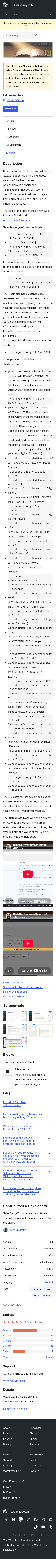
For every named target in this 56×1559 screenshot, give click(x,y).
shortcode (47, 1296)
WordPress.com (13, 1481)
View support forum (14, 1380)
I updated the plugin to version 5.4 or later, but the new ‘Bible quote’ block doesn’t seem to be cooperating (20, 1175)
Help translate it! (30, 25)
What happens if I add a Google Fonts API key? (17, 1128)
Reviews (11, 128)
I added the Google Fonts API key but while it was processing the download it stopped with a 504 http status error (21, 1157)
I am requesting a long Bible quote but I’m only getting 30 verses (22, 1116)
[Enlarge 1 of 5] (22, 1015)
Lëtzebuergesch (19, 1511)
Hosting (7, 1439)
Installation (12, 136)
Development (14, 144)
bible (32, 1289)
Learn (6, 1454)
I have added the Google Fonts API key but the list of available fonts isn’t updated (19, 1140)
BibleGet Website (13, 982)
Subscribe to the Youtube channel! (23, 987)
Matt (7, 1486)
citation (48, 1289)
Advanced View (12, 1304)
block (39, 1289)
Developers (9, 1465)
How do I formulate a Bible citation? (14, 1104)
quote (37, 1296)
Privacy (7, 1444)
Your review (9, 1357)
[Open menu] (51, 4)
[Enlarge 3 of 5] (22, 1041)
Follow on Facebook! (15, 991)
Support (10, 153)
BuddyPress (11, 1497)
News (6, 1433)
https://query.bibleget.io (17, 220)
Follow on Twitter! (13, 996)
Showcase (36, 1427)
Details (10, 120)
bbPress (9, 1492)
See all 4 (48, 1282)
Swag (34, 1471)
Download (10, 108)
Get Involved (37, 1454)
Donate (35, 1465)
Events (33, 1460)
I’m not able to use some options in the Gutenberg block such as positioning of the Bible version (22, 1191)
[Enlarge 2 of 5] (22, 1028)
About (6, 1427)
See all (49, 1357)
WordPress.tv (12, 1471)
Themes (34, 1433)
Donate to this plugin (15, 1408)
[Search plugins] (36, 35)
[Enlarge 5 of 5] (48, 1028)
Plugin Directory (11, 14)
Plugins (33, 1439)
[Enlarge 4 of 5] (48, 1015)
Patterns (34, 1444)
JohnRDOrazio (15, 100)
